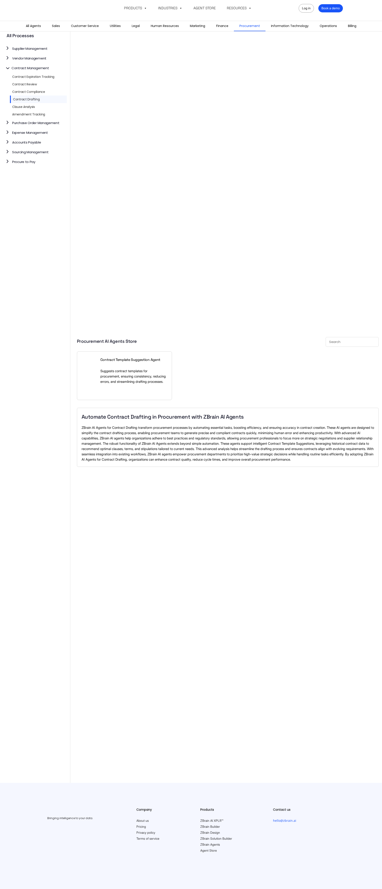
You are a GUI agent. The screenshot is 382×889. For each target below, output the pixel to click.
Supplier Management (29, 48)
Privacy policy (145, 832)
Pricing (141, 826)
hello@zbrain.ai (284, 820)
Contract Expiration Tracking (33, 77)
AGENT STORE (204, 8)
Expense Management (30, 132)
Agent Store (208, 850)
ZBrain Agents (210, 844)
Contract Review (24, 84)
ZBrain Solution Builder (216, 838)
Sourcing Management (30, 152)
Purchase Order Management (35, 123)
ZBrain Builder (210, 826)
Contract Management (30, 68)
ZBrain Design (210, 832)
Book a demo (330, 8)
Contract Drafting (26, 99)
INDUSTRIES (168, 8)
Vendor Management (29, 58)
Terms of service (147, 838)
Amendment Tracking (28, 114)
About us (142, 820)
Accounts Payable (26, 142)
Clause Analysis (23, 107)
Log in (306, 8)
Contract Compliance (28, 92)
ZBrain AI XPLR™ (211, 820)
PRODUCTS (133, 8)
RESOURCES (237, 8)
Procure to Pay (23, 161)
